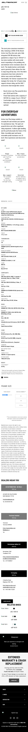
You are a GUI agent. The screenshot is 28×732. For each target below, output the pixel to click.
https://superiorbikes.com (9, 528)
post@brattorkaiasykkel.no (9, 558)
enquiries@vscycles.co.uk (9, 587)
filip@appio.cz (6, 530)
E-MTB (3, 9)
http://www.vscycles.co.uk (9, 585)
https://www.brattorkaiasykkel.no (11, 557)
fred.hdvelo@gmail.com (8, 499)
